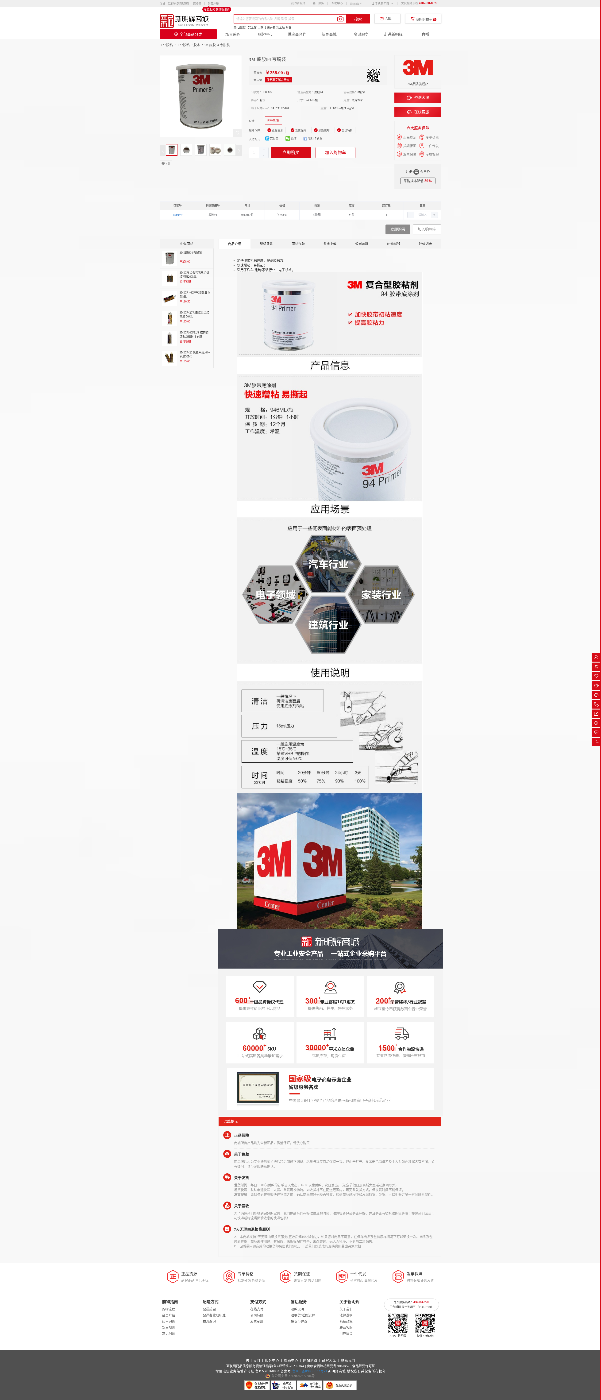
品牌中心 (265, 34)
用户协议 (346, 1333)
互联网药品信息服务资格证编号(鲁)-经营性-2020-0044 (265, 1366)
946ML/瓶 (273, 120)
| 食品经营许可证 (363, 1366)
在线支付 (256, 1309)
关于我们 (346, 1309)
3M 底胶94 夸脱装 (217, 45)
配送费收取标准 (214, 1315)
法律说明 (346, 1315)
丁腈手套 (269, 27)
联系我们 (348, 1360)
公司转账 (256, 1315)
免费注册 (213, 4)
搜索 (358, 19)
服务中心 (272, 1360)
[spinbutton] (259, 152)
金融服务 (361, 34)
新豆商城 (329, 34)
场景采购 (232, 34)
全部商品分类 (191, 34)
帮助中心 (337, 3)
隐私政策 (346, 1321)
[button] (263, 155)
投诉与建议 (299, 1321)
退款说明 (297, 1309)
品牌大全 (329, 1360)
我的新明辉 (298, 3)
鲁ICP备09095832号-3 (309, 1371)
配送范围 (209, 1309)
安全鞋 (280, 27)
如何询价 (168, 1321)
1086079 (177, 215)
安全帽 (252, 27)
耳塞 (288, 27)
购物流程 (168, 1309)
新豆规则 (168, 1327)
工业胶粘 (166, 45)
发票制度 (256, 1321)
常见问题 (168, 1333)
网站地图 (310, 1360)
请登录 (197, 3)
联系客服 (346, 1327)
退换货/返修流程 (303, 1315)
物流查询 (209, 1321)
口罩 (260, 27)
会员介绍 (168, 1315)
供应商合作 (297, 34)
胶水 (196, 45)
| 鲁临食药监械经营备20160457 (327, 1366)
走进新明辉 (393, 34)
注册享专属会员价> (279, 79)
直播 (425, 34)
